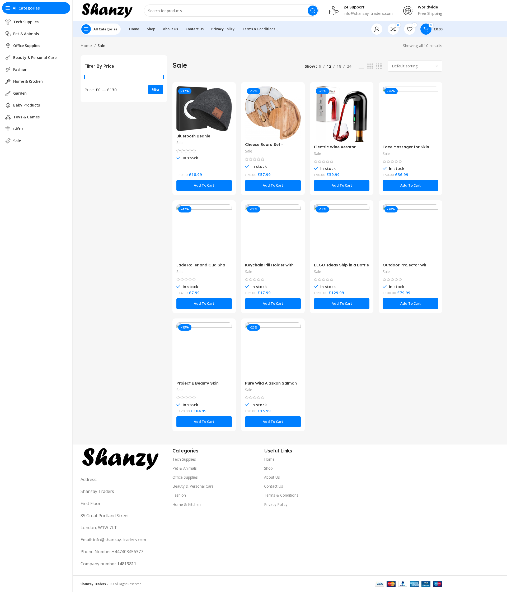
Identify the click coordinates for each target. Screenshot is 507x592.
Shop (268, 468)
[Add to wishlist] (227, 118)
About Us (272, 477)
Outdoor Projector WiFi (406, 264)
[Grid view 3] (370, 66)
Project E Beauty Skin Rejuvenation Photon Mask (202, 385)
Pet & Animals (184, 468)
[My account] (377, 29)
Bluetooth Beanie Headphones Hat (193, 138)
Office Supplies (185, 477)
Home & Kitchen (186, 504)
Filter (155, 89)
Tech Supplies (184, 459)
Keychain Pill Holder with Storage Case (269, 267)
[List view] (361, 66)
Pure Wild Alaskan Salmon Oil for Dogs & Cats (271, 385)
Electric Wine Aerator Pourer (335, 149)
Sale (180, 142)
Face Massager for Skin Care (406, 149)
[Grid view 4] (379, 66)
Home (87, 45)
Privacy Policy (275, 504)
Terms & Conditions (281, 495)
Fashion (179, 495)
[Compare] (227, 95)
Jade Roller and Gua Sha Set (200, 267)
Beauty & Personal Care (193, 486)
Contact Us (273, 486)
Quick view (227, 107)
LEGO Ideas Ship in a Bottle (341, 264)
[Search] (313, 11)
